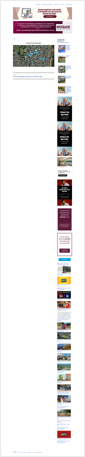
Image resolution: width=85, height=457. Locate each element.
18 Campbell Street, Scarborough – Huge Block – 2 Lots (68, 77)
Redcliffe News (38, 4)
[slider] (66, 205)
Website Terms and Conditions (21, 452)
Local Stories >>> (64, 259)
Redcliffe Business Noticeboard (47, 4)
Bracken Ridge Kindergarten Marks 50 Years (62, 330)
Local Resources (56, 4)
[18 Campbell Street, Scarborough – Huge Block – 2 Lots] (61, 79)
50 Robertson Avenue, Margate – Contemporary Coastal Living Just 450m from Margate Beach (64, 171)
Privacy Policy (14, 452)
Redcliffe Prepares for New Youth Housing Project (63, 361)
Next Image (14, 38)
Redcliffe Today (15, 451)
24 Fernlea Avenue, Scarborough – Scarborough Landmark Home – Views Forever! (68, 47)
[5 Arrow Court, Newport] (61, 59)
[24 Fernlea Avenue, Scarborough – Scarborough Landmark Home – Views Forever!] (61, 48)
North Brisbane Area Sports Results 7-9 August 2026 (63, 438)
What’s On (62, 4)
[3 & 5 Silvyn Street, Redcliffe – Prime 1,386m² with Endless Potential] (61, 69)
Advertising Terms (29, 452)
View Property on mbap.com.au (63, 175)
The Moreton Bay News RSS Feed (63, 264)
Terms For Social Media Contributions (37, 452)
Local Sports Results (68, 4)
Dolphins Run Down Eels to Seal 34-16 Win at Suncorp (63, 299)
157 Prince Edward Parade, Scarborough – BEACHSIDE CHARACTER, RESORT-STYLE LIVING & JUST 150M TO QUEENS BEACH (68, 89)
